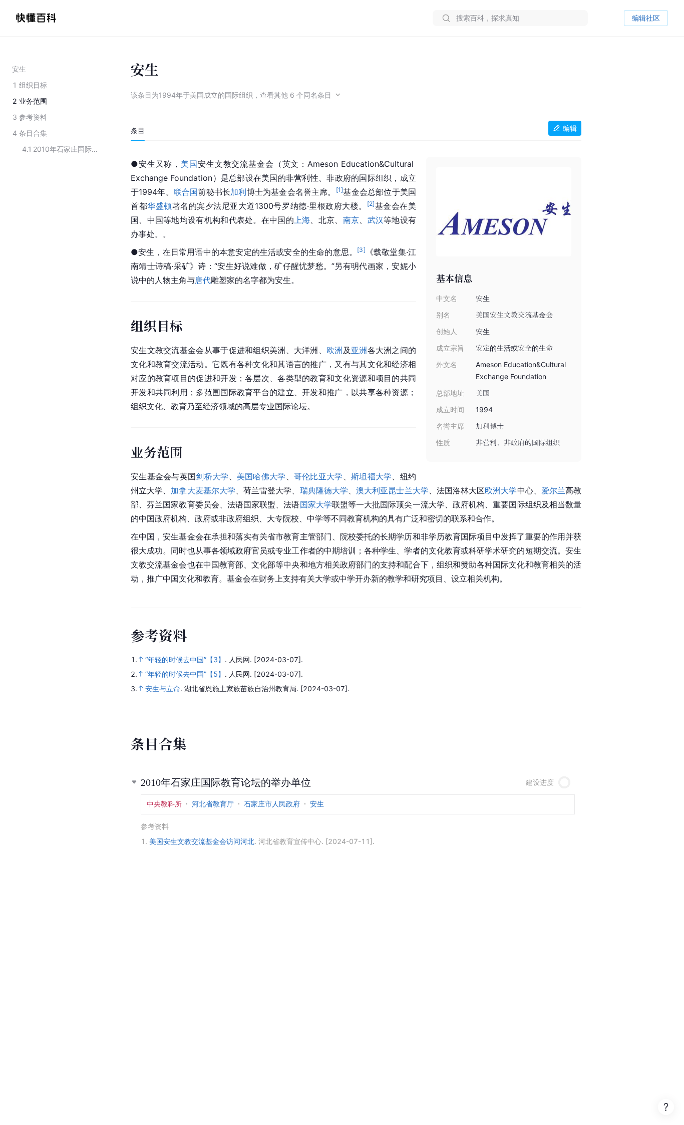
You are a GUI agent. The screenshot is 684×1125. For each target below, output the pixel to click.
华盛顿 (159, 206)
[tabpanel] (356, 369)
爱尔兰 (553, 490)
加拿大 (183, 490)
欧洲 (334, 350)
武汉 (376, 220)
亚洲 (359, 350)
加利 (238, 192)
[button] (356, 778)
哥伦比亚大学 (318, 476)
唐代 (203, 280)
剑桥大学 (212, 476)
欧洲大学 (501, 490)
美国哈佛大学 (261, 476)
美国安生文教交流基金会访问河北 (201, 841)
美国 (189, 164)
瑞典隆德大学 (324, 490)
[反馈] (666, 1107)
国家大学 (316, 504)
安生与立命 (162, 688)
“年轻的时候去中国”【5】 (185, 674)
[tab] (138, 131)
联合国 (186, 192)
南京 (351, 220)
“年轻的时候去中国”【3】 (185, 659)
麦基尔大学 (215, 490)
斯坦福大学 (371, 476)
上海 (302, 220)
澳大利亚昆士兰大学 (392, 490)
